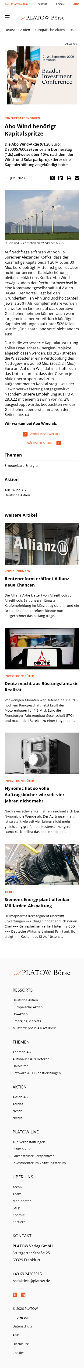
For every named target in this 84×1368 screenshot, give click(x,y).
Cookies (18, 1353)
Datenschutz (22, 1326)
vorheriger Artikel (45, 434)
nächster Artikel (40, 443)
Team (17, 1194)
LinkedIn (23, 1295)
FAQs (17, 1208)
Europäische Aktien (50, 29)
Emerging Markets (27, 1021)
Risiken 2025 (22, 1149)
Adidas (18, 1104)
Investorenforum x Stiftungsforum (39, 1163)
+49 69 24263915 (27, 1273)
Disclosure (21, 1344)
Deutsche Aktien (17, 29)
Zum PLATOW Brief (17, 4)
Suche (43, 4)
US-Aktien (20, 1014)
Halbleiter (20, 1066)
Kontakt (18, 1215)
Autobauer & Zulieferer (31, 1059)
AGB (16, 1335)
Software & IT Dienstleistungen (37, 1073)
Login (60, 4)
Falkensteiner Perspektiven (34, 1156)
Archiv (17, 1187)
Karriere (19, 1222)
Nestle (18, 1111)
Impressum (21, 1317)
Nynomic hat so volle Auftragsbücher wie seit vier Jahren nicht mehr (34, 794)
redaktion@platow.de (31, 1280)
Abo (76, 4)
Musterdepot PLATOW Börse (35, 1028)
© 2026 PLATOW (25, 1308)
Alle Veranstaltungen (29, 1142)
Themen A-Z (22, 1052)
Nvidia (18, 1118)
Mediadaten (22, 1201)
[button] (52, 178)
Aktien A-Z (20, 1097)
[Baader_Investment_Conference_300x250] (42, 75)
